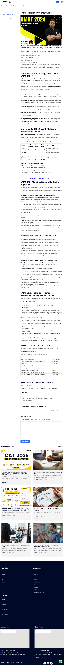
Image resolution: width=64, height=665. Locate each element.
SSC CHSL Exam (5, 609)
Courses (3, 574)
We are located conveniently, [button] (26, 385)
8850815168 (24, 403)
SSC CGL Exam (4, 612)
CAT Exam (35, 572)
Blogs (7, 5)
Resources (4, 577)
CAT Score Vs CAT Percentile (39, 592)
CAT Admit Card (36, 584)
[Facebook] (55, 410)
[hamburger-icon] (57, 2)
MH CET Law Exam (5, 614)
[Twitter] (57, 410)
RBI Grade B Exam (5, 601)
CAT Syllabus (36, 574)
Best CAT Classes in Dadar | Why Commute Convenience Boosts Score (46, 545)
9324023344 (25, 392)
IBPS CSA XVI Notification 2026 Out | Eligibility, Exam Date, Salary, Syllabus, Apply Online (15, 509)
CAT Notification (37, 589)
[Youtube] (51, 663)
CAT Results (36, 587)
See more (60, 446)
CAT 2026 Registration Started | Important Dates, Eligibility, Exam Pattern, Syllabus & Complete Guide (14, 473)
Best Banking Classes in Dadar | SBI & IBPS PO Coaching (47, 509)
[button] (16, 14)
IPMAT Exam (4, 606)
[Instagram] (48, 663)
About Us (3, 579)
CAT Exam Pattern (37, 577)
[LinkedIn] (60, 410)
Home (2, 5)
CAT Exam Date (36, 579)
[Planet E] (6, 1)
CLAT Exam (4, 617)
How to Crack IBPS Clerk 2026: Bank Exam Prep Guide (48, 472)
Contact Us (4, 582)
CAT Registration (37, 582)
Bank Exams (4, 604)
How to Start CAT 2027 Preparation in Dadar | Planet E (15, 545)
